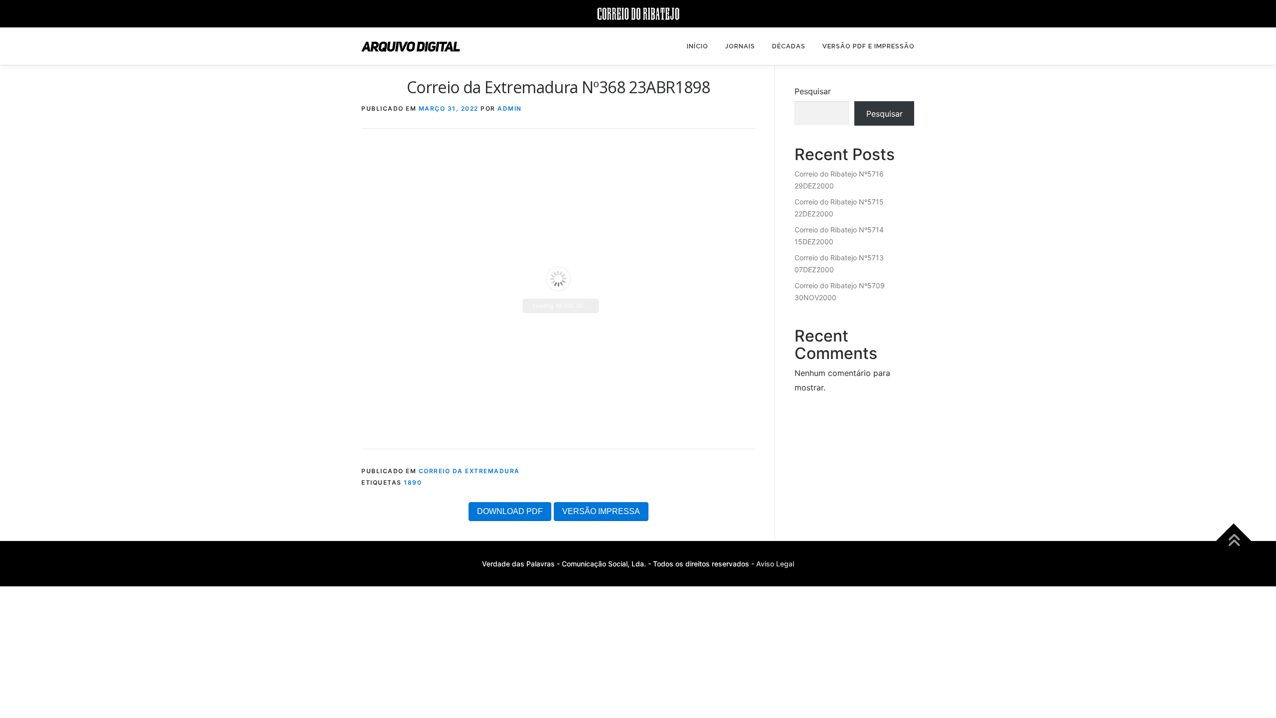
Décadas (788, 46)
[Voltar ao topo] (1234, 541)
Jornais (740, 46)
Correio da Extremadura (469, 471)
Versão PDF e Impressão (868, 46)
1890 (413, 482)
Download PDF (510, 511)
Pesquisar (813, 91)
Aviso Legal (775, 563)
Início (697, 46)
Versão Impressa (601, 511)
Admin (509, 108)
